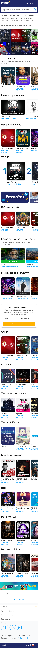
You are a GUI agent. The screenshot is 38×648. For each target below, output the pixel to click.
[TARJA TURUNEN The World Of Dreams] (5, 35)
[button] (19, 599)
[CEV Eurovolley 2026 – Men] (5, 48)
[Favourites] (15, 197)
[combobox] (17, 9)
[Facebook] (3, 627)
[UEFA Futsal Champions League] (16, 48)
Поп (3, 487)
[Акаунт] (31, 3)
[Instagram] (9, 627)
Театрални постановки (14, 393)
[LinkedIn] (19, 627)
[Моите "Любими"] (27, 2)
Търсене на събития (19, 324)
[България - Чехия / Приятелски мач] (26, 35)
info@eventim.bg (23, 638)
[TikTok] (14, 627)
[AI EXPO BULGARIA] (26, 48)
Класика (6, 364)
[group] (19, 586)
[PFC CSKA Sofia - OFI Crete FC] (16, 35)
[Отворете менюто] (35, 3)
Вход (27, 645)
